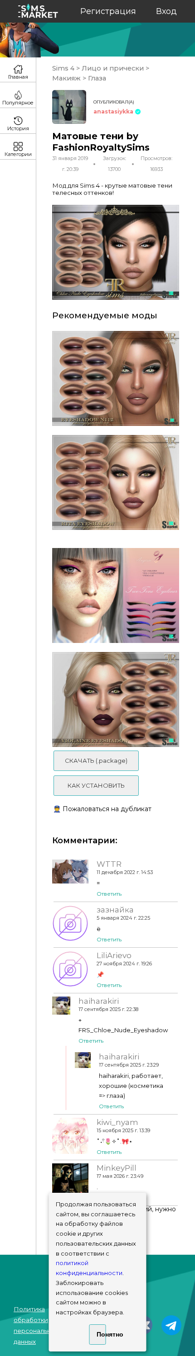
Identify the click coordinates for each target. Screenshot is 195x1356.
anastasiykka (113, 111)
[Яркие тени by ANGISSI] (115, 595)
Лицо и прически (113, 68)
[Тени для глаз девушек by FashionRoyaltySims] (115, 482)
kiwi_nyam (117, 1122)
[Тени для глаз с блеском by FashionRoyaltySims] (115, 699)
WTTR (109, 864)
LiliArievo (114, 955)
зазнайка (115, 909)
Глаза (96, 78)
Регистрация (108, 11)
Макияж (67, 78)
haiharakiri (98, 1001)
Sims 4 (64, 68)
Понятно (101, 1334)
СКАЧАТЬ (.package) (96, 760)
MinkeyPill (116, 1167)
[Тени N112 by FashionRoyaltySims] (115, 378)
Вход (166, 11)
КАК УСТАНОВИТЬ (96, 785)
